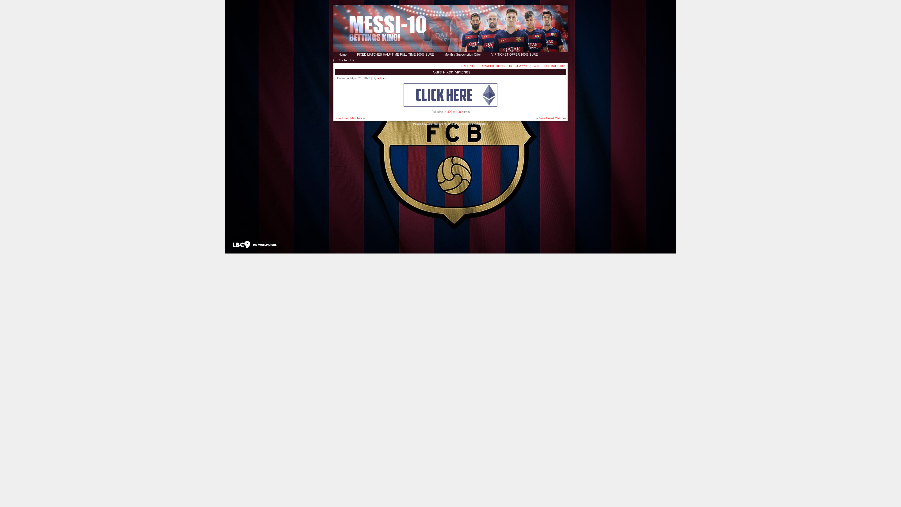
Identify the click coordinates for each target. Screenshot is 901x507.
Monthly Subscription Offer (462, 54)
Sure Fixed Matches (451, 72)
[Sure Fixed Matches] (450, 105)
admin (381, 78)
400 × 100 (454, 112)
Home (343, 54)
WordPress (433, 124)
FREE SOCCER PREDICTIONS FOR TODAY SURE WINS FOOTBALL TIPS (511, 66)
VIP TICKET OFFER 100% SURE (514, 54)
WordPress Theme (454, 124)
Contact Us (346, 60)
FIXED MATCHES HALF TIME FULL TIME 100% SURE (395, 54)
